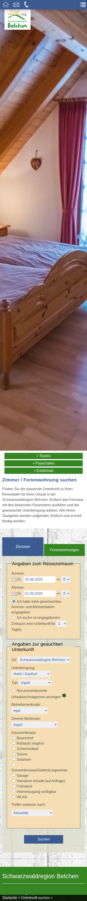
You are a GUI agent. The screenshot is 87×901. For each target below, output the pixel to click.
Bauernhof (25, 738)
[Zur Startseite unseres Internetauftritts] (17, 28)
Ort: (14, 660)
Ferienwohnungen (64, 550)
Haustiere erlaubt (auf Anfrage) (41, 781)
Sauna (22, 754)
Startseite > (11, 898)
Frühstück (24, 786)
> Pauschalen (43, 463)
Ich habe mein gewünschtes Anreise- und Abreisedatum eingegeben (36, 607)
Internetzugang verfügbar (36, 792)
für (53, 624)
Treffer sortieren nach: (28, 804)
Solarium (24, 759)
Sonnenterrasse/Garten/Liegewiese (39, 770)
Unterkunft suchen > (37, 898)
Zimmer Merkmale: (26, 718)
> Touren (43, 456)
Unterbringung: (23, 668)
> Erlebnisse (44, 471)
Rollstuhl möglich (30, 743)
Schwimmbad (27, 749)
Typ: (14, 683)
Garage (23, 775)
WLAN (22, 797)
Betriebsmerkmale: (26, 704)
